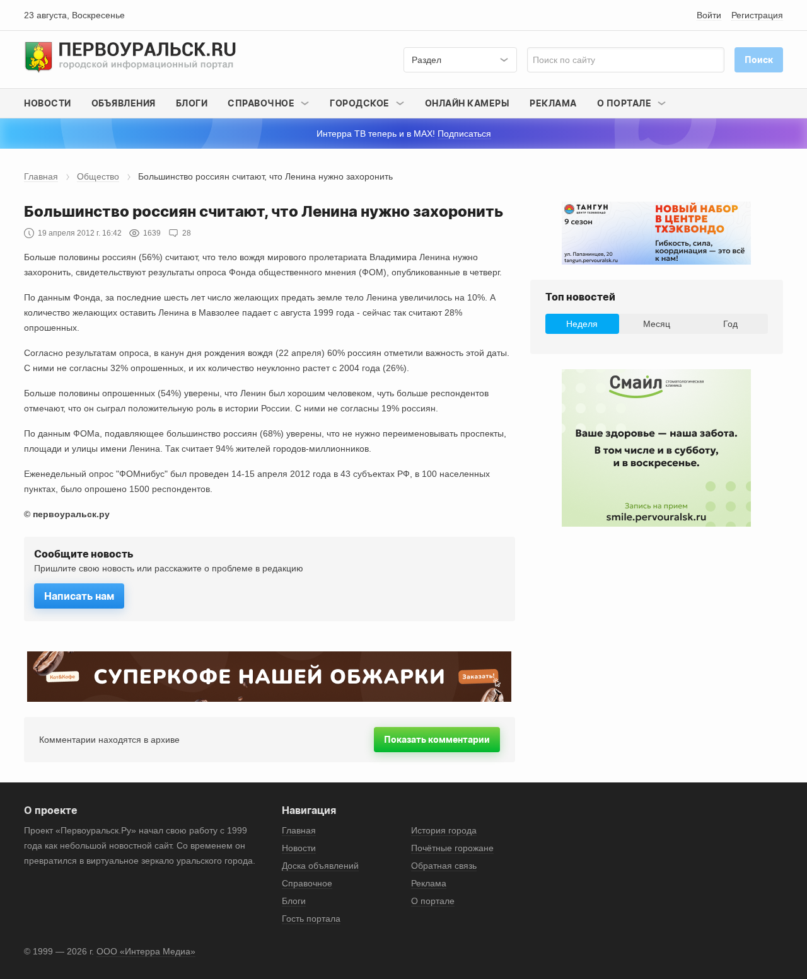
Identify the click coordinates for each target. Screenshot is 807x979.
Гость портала (311, 918)
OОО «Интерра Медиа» (145, 951)
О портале (433, 901)
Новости (47, 103)
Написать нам (79, 596)
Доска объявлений (320, 866)
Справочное (307, 883)
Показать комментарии (437, 739)
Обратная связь (444, 866)
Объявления (123, 103)
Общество (98, 176)
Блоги (192, 103)
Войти (709, 15)
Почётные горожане (452, 848)
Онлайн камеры (467, 103)
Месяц (656, 324)
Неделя (582, 324)
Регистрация (757, 15)
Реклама (553, 103)
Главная (41, 176)
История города (444, 830)
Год (730, 324)
